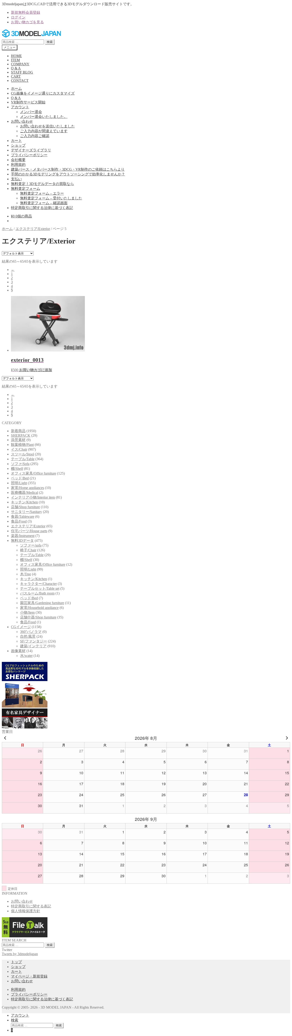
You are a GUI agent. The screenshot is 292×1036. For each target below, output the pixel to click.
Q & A (16, 68)
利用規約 (18, 164)
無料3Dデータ (22, 540)
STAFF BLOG (22, 72)
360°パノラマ (31, 632)
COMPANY (20, 64)
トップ (16, 962)
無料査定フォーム (25, 188)
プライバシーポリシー (29, 155)
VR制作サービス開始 (28, 102)
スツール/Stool (22, 454)
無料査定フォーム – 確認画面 (44, 203)
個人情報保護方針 (25, 911)
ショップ (18, 145)
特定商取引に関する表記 (31, 906)
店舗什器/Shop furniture (38, 617)
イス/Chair (19, 449)
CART (16, 76)
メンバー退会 (31, 112)
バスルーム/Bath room (37, 593)
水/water (26, 656)
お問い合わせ (22, 121)
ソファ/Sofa (20, 464)
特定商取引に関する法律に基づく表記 (42, 208)
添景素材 (18, 440)
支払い (16, 179)
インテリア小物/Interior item (33, 497)
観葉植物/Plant (22, 445)
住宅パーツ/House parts (29, 531)
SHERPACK (20, 435)
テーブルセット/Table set (39, 588)
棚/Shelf (17, 468)
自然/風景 (28, 636)
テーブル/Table (22, 459)
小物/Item (27, 612)
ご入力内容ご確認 (34, 136)
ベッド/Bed (20, 478)
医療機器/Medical (24, 492)
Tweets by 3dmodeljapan (20, 954)
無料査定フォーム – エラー (42, 193)
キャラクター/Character (38, 584)
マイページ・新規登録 (29, 976)
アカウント (20, 107)
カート (16, 141)
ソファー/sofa (31, 545)
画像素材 (18, 651)
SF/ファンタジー (33, 641)
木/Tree (25, 574)
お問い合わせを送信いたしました (47, 126)
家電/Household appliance (39, 608)
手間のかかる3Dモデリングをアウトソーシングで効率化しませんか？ (68, 174)
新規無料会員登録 (25, 12)
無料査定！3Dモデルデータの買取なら (42, 184)
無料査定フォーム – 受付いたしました (51, 198)
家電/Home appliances (27, 488)
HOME (16, 56)
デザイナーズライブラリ (31, 150)
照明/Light (19, 483)
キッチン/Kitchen (24, 502)
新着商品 (18, 431)
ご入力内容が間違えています (44, 131)
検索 (50, 42)
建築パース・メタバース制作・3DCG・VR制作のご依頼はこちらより (68, 169)
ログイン (18, 17)
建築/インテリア (33, 646)
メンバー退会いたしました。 (44, 117)
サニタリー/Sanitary (26, 512)
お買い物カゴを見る (27, 22)
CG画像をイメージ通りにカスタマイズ (43, 93)
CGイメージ (21, 627)
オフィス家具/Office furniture (33, 473)
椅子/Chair (28, 550)
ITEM (15, 60)
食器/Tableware (22, 516)
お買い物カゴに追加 (35, 370)
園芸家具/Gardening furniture (42, 603)
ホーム (16, 88)
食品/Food (19, 521)
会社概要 (18, 160)
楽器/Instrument (22, 536)
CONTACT (20, 80)
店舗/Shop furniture (25, 507)
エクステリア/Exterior (33, 229)
